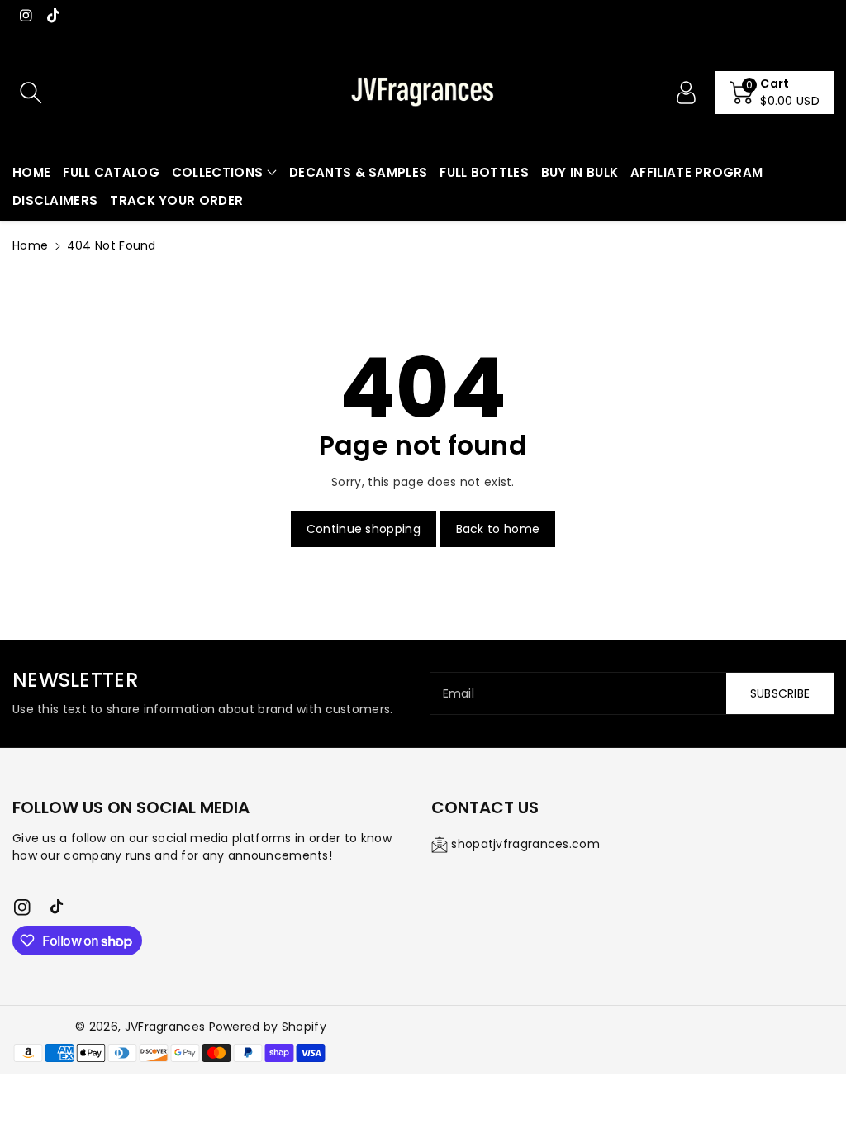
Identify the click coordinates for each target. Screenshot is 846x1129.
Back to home (498, 529)
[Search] (30, 92)
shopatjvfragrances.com (525, 844)
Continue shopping (364, 529)
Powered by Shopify (267, 1026)
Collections (217, 172)
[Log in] (686, 92)
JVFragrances (165, 1026)
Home (30, 245)
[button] (774, 92)
